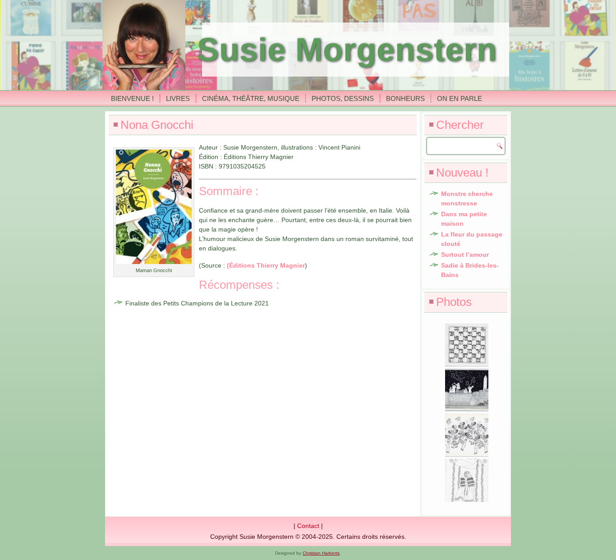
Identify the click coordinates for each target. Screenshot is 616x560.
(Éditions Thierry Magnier (266, 265)
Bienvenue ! (132, 98)
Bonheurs (405, 98)
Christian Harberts (321, 553)
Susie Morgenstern (347, 50)
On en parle (459, 98)
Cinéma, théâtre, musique (250, 98)
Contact (308, 525)
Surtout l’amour (465, 254)
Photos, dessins (343, 98)
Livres (178, 98)
